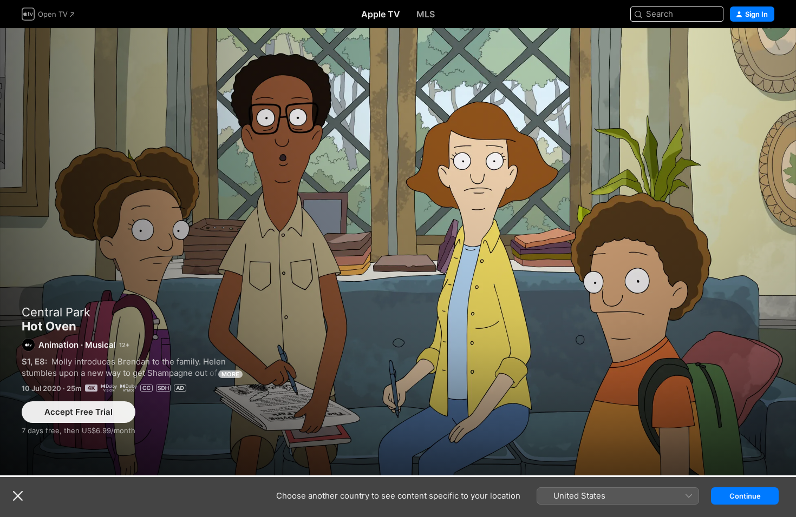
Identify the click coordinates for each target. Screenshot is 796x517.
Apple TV (380, 14)
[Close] (18, 496)
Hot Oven (398, 251)
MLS (425, 14)
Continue (745, 496)
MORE (230, 374)
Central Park (56, 312)
